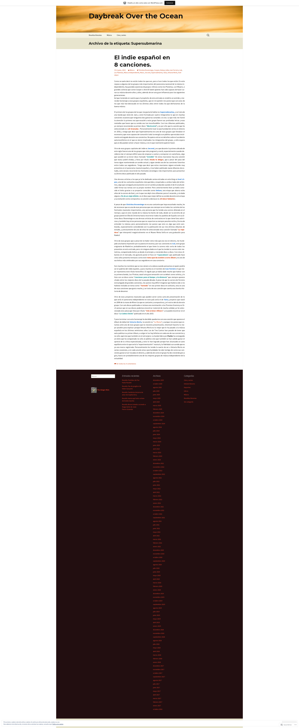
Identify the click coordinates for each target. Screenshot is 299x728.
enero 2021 (157, 546)
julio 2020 (156, 568)
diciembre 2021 (158, 507)
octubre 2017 (157, 673)
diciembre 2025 (158, 380)
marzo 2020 (157, 583)
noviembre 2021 (158, 510)
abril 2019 (156, 622)
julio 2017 (156, 684)
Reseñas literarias (95, 35)
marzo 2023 (157, 452)
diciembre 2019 (158, 593)
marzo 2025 (157, 405)
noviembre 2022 (158, 467)
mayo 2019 (156, 619)
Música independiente (131, 73)
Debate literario (189, 384)
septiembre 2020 (159, 561)
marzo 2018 (157, 655)
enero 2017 (157, 706)
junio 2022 (156, 485)
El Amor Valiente (167, 199)
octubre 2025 (157, 384)
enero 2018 (157, 662)
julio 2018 (156, 644)
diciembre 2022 (158, 463)
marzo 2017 (157, 698)
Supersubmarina (157, 73)
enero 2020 (157, 590)
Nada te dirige (156, 159)
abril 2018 (156, 651)
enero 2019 (157, 626)
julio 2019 (156, 612)
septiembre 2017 (159, 677)
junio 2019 (156, 615)
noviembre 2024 (158, 416)
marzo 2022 (157, 496)
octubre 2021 (157, 514)
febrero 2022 (157, 499)
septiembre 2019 (159, 604)
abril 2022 (156, 492)
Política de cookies (57, 724)
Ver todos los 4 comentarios (126, 364)
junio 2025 (156, 395)
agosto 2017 (157, 680)
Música (109, 35)
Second (147, 73)
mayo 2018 (156, 648)
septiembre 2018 (159, 637)
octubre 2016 (157, 709)
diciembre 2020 (158, 550)
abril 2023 (156, 449)
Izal (181, 70)
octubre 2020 (157, 557)
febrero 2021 (157, 543)
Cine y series (121, 35)
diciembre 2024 (158, 413)
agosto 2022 (157, 478)
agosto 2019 (157, 608)
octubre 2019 (157, 601)
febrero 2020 (157, 586)
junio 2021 (156, 528)
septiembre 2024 (159, 423)
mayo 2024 (156, 438)
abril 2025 (156, 402)
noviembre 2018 (158, 633)
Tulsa (165, 73)
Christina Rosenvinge (146, 70)
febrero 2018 (157, 659)
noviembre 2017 (158, 669)
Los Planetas (118, 73)
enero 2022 (157, 503)
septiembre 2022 (159, 474)
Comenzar (169, 3)
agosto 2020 (157, 565)
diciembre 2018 (158, 630)
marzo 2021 (157, 539)
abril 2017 (156, 695)
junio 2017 (156, 687)
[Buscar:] (208, 35)
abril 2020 (156, 579)
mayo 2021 (156, 532)
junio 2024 (156, 434)
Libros (186, 391)
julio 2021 (156, 525)
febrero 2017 (157, 702)
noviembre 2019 (158, 597)
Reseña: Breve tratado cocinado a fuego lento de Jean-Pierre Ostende (134, 406)
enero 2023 (157, 460)
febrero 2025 (157, 409)
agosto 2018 (157, 640)
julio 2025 (156, 391)
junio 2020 (156, 572)
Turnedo (144, 285)
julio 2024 (156, 431)
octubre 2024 (157, 420)
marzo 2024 (157, 442)
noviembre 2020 (158, 554)
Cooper (156, 70)
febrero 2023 (157, 456)
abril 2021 (156, 536)
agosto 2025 (157, 387)
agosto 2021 (157, 521)
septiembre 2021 (159, 518)
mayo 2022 (156, 489)
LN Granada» (133, 129)
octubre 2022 (157, 471)
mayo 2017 (156, 691)
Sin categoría (188, 402)
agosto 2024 (157, 427)
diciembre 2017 (158, 666)
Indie (167, 70)
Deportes (187, 387)
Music (142, 73)
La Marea (157, 322)
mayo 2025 (156, 398)
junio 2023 (156, 445)
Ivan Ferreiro (174, 70)
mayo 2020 (156, 575)
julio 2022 (156, 481)
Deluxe (162, 70)
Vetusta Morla (172, 73)
